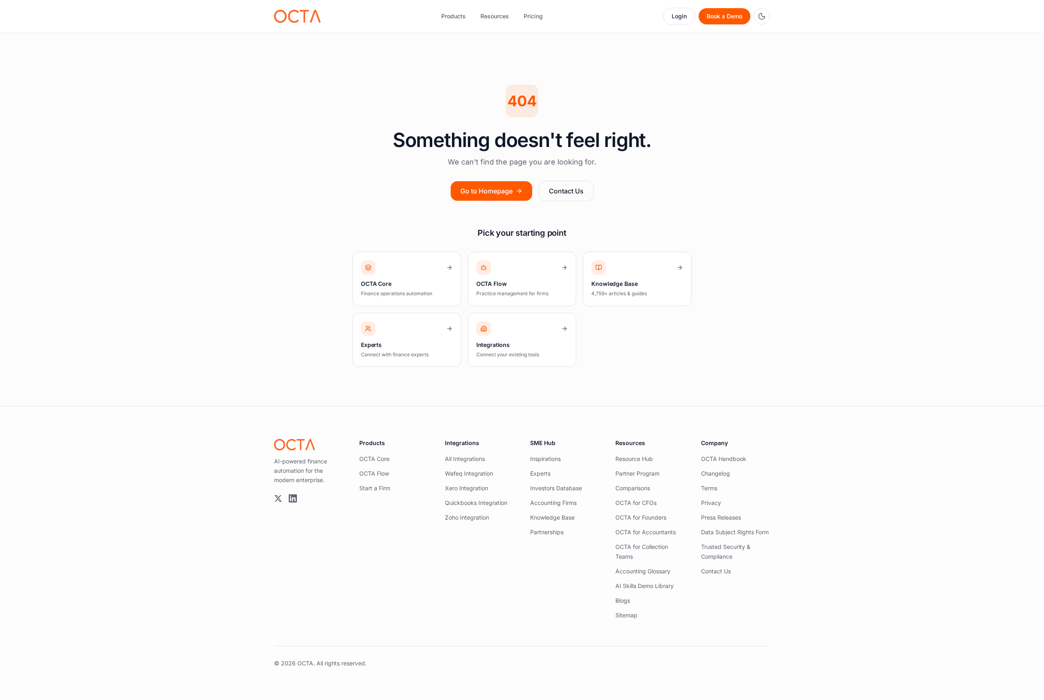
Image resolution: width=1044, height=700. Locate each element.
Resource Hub (634, 458)
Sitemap (626, 615)
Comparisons (632, 488)
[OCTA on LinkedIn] (293, 498)
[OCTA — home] (297, 16)
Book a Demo (724, 16)
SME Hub (542, 442)
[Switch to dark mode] (762, 16)
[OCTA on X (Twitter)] (278, 498)
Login (679, 16)
